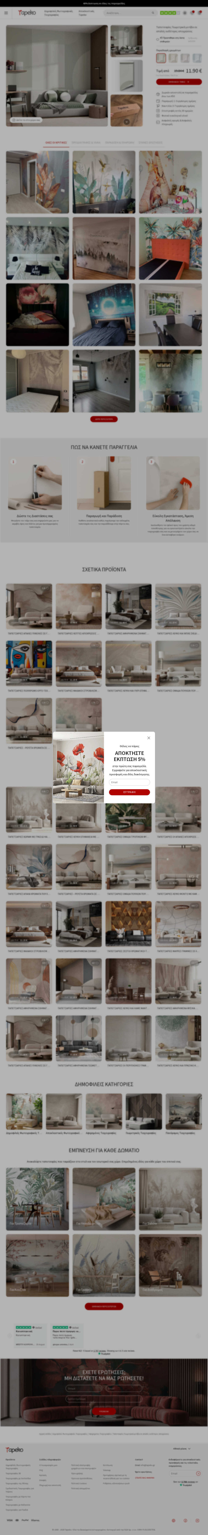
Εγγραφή (129, 792)
